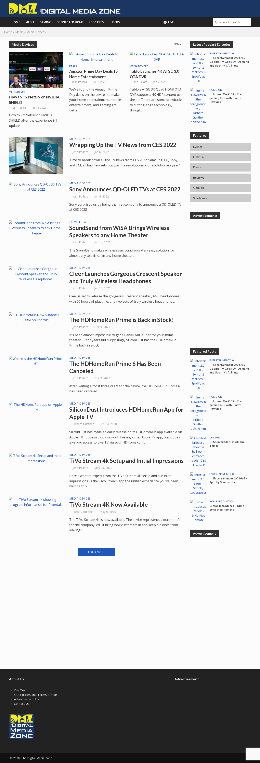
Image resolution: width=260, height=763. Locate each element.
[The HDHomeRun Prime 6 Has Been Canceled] (36, 361)
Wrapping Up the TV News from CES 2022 (122, 144)
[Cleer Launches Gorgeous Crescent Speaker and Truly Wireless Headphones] (36, 274)
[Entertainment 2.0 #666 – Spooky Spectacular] (198, 483)
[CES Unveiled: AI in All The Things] (198, 451)
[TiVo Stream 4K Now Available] (36, 502)
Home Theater (80, 222)
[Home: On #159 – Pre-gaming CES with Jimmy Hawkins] (198, 106)
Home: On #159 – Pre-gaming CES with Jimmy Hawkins (226, 98)
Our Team (21, 690)
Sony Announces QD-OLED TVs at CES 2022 (124, 189)
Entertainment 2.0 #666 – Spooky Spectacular (228, 480)
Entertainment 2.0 (221, 53)
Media (29, 22)
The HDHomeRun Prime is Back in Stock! (121, 319)
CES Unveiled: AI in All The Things (227, 443)
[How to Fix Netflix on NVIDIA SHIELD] (36, 69)
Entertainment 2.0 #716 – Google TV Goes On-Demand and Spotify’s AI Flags (229, 61)
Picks (116, 22)
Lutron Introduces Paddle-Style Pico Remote (227, 507)
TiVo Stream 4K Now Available (108, 504)
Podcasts (96, 22)
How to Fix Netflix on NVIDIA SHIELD (34, 100)
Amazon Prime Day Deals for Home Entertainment (94, 74)
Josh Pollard (19, 107)
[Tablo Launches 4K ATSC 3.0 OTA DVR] (157, 56)
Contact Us (21, 703)
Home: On (215, 90)
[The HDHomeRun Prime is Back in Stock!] (36, 317)
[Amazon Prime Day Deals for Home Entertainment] (96, 56)
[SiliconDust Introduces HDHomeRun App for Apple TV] (36, 407)
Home (16, 22)
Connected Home (69, 22)
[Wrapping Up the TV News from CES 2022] (36, 155)
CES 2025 (214, 437)
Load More (96, 552)
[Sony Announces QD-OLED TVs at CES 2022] (36, 186)
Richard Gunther (83, 424)
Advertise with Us (26, 699)
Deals (73, 66)
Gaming (45, 22)
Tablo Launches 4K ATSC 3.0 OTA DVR (154, 74)
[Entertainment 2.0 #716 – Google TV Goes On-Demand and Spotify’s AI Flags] (198, 67)
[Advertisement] (220, 248)
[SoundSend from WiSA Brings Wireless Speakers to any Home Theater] (36, 228)
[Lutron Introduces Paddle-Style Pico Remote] (198, 510)
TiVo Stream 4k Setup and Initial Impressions (126, 460)
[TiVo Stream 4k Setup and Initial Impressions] (36, 458)
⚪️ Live (168, 22)
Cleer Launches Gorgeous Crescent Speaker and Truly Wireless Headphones (125, 277)
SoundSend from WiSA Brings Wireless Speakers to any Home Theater (119, 231)
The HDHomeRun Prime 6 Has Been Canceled (115, 367)
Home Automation (221, 501)
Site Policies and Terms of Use (35, 695)
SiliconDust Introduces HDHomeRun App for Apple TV (126, 413)
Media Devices (18, 92)
